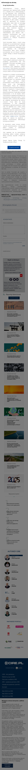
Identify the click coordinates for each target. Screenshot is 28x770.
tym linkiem (6, 68)
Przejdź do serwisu (14, 147)
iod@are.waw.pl (14, 116)
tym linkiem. (9, 39)
